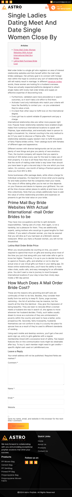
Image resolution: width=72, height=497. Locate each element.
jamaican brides (55, 81)
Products (42, 448)
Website (11, 407)
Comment (13, 363)
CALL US (59, 6)
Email (11, 398)
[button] (46, 8)
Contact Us (43, 451)
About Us (42, 444)
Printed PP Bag (8, 472)
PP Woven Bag (8, 461)
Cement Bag (6, 465)
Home (40, 441)
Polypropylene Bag (9, 475)
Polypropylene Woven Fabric (11, 479)
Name (11, 388)
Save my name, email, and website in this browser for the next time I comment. (35, 420)
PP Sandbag (6, 468)
